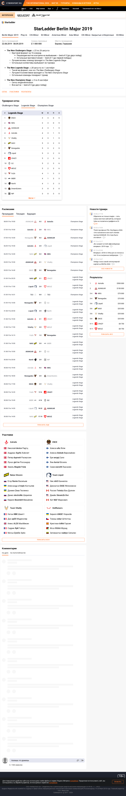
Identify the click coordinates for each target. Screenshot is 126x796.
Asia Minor (74, 35)
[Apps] (22, 9)
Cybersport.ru (57, 792)
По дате (5, 553)
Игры (96, 3)
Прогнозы (65, 8)
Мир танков (40, 8)
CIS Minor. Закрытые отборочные (97, 35)
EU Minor (45, 35)
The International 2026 (37, 3)
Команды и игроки (81, 3)
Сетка (4, 92)
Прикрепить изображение (78, 760)
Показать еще (43, 425)
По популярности (18, 553)
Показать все (107, 334)
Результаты (26, 92)
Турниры (65, 3)
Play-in (24, 35)
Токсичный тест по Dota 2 (92, 8)
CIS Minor (34, 35)
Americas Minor (59, 35)
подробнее (74, 781)
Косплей (76, 8)
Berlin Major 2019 (10, 35)
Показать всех (43, 540)
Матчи (55, 3)
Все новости (107, 269)
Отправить (83, 760)
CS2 (31, 8)
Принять (118, 782)
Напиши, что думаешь (20, 760)
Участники (14, 92)
